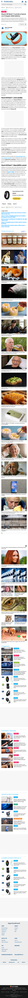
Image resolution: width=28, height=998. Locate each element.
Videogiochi (4, 951)
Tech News (4, 931)
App (15, 931)
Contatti (23, 962)
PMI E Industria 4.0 (19, 954)
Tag (18, 962)
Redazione (17, 945)
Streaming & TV (5, 949)
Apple (16, 929)
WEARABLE (5, 9)
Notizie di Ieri (4, 929)
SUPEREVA (14, 990)
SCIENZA (15, 804)
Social (3, 947)
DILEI (12, 989)
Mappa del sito (12, 962)
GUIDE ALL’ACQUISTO (18, 818)
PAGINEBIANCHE (4, 989)
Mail (22, 3)
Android (16, 928)
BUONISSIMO (24, 989)
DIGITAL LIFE (16, 655)
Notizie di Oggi (4, 928)
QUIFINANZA (20, 989)
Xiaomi (15, 204)
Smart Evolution (5, 942)
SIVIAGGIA (15, 989)
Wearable (3, 940)
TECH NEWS (16, 648)
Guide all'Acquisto (18, 942)
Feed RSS (4, 962)
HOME (2, 9)
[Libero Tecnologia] (14, 959)
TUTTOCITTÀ (9, 989)
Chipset (4, 204)
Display (9, 204)
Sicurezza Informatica (7, 954)
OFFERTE (15, 676)
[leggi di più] (26, 28)
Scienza (3, 933)
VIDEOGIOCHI (16, 662)
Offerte (3, 934)
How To (16, 940)
